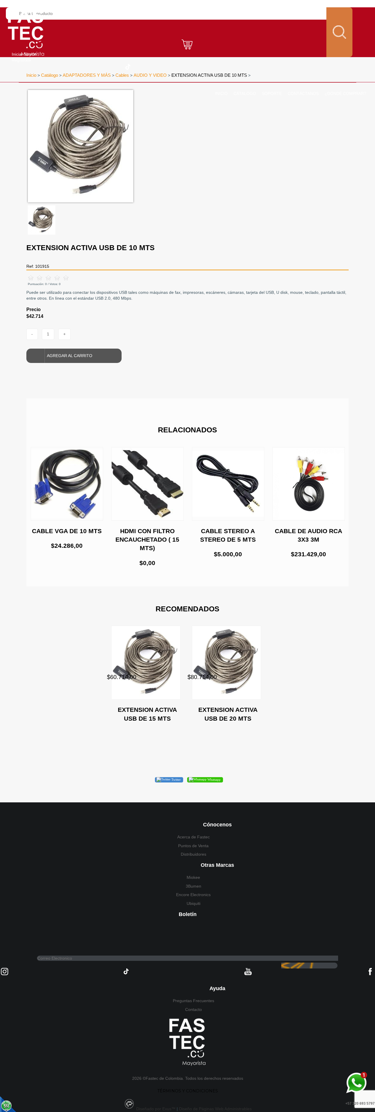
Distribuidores (193, 854)
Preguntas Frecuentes (193, 1000)
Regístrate (21, 60)
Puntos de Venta (193, 845)
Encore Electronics (193, 894)
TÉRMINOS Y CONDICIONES (187, 1091)
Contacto (193, 1009)
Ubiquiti (193, 903)
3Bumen (193, 886)
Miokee (193, 877)
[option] (119, 146)
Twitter (176, 779)
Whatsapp (214, 779)
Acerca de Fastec (193, 837)
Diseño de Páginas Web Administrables (215, 1108)
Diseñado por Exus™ (155, 1108)
